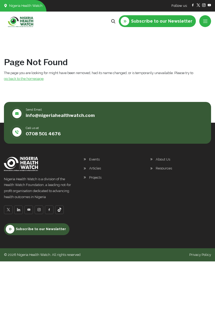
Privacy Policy (200, 255)
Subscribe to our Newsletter (41, 229)
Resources (164, 168)
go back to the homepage (24, 79)
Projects (95, 177)
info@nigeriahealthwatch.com (60, 115)
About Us (163, 159)
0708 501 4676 (43, 133)
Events (94, 159)
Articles (95, 168)
